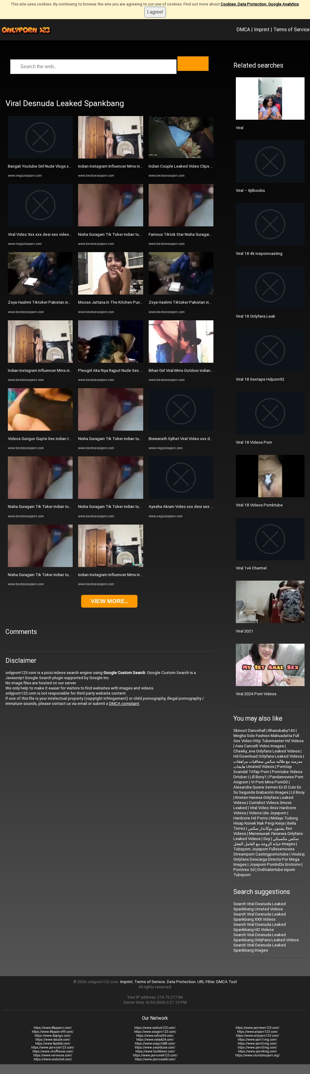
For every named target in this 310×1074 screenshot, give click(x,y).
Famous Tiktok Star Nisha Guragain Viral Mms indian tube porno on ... (210, 234)
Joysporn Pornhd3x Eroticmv (275, 864)
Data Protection (181, 981)
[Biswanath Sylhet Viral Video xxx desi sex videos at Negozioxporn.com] (181, 429)
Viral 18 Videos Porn (254, 442)
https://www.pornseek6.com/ (155, 1059)
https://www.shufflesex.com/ (52, 1051)
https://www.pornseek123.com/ (155, 1055)
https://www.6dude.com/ (52, 1040)
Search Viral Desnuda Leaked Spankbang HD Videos (259, 927)
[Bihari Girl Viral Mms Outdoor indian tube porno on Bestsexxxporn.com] (181, 361)
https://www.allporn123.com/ (257, 1032)
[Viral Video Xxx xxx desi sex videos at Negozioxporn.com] (40, 225)
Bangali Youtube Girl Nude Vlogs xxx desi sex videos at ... (59, 166)
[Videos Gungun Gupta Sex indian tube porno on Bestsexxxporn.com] (40, 429)
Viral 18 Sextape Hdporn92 (260, 379)
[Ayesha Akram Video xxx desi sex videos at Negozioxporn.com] (181, 497)
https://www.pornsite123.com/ (52, 1047)
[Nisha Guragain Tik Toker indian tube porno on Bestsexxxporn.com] (40, 497)
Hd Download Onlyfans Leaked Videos (267, 756)
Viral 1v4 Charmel (251, 568)
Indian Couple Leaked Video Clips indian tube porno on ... (200, 166)
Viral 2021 (244, 631)
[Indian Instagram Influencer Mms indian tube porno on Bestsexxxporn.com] (40, 361)
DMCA (243, 29)
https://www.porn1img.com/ (257, 1040)
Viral (239, 127)
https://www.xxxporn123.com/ (155, 1032)
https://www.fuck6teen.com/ (155, 1051)
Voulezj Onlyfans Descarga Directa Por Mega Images (269, 859)
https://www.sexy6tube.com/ (155, 1047)
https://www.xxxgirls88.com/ (155, 1044)
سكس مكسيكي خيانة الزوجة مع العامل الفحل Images (266, 841)
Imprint (261, 29)
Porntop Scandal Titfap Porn (262, 769)
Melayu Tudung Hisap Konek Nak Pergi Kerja (265, 821)
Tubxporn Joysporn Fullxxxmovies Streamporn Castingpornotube (264, 851)
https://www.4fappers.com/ (53, 1028)
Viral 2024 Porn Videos (256, 693)
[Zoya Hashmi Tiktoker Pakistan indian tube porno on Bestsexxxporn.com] (40, 293)
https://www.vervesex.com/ (52, 1055)
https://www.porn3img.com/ (257, 1047)
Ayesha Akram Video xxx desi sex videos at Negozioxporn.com (205, 506)
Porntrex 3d (244, 869)
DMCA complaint (124, 703)
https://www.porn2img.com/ (257, 1044)
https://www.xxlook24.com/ (155, 1040)
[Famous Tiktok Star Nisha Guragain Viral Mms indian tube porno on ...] (181, 225)
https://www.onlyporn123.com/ (257, 1036)
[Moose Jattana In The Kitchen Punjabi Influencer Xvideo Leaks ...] (110, 293)
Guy (266, 838)
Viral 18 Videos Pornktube (259, 505)
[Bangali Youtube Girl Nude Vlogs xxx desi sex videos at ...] (40, 157)
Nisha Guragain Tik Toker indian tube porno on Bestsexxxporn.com (68, 506)
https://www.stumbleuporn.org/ (257, 1055)
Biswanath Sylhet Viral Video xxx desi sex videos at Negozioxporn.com (212, 438)
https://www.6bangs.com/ (53, 1036)
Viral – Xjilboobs (250, 190)
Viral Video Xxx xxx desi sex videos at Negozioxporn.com (59, 234)
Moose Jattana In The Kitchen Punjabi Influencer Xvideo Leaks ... (136, 302)
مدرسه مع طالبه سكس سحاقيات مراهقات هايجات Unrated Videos (267, 764)
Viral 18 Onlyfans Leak (255, 316)
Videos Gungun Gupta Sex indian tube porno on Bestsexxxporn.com (69, 438)
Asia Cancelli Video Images (259, 746)
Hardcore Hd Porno (250, 818)
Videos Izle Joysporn (267, 813)
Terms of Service (291, 29)
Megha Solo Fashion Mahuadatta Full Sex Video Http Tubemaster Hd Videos (268, 738)
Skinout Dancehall (249, 730)
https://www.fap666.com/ (53, 1044)
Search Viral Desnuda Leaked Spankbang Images (259, 947)
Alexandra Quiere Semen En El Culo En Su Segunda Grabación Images (267, 790)
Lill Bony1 (258, 776)
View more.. (109, 601)
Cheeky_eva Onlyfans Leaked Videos (266, 751)
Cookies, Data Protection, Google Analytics (260, 4)
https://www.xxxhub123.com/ (155, 1028)
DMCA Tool (226, 981)
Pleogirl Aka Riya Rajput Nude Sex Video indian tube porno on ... (135, 370)
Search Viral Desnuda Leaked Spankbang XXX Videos (259, 917)
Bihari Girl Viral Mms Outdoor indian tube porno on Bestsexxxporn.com (211, 370)
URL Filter (205, 981)
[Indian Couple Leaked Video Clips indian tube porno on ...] (181, 157)
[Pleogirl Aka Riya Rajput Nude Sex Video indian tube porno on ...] (110, 361)
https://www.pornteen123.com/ (257, 1028)
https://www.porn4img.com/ (257, 1051)
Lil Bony (298, 792)
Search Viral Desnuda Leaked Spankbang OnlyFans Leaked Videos (266, 937)
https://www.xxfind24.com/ (155, 1036)
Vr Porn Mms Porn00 (269, 782)
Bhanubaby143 (281, 730)
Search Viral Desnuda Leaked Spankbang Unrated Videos (259, 906)
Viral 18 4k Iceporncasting (259, 253)
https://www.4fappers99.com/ (53, 1032)
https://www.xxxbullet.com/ (53, 1059)
